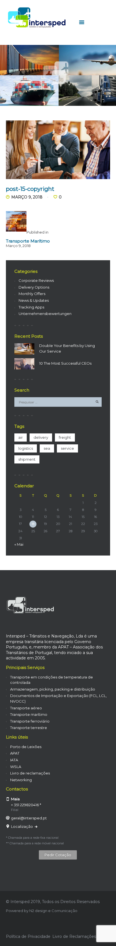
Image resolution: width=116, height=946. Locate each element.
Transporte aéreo (26, 708)
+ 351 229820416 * (26, 805)
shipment (26, 459)
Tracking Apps (31, 307)
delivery (41, 437)
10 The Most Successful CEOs (65, 363)
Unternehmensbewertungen (45, 313)
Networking (21, 780)
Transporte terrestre (28, 727)
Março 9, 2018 (27, 197)
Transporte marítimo (28, 714)
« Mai (18, 544)
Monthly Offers (32, 293)
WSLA (15, 766)
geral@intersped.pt (29, 818)
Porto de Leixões (25, 746)
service (67, 448)
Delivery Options (34, 287)
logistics (25, 448)
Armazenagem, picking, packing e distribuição (52, 689)
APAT (14, 753)
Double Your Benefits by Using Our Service (67, 348)
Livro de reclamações (30, 773)
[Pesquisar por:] (58, 402)
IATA (14, 760)
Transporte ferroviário (30, 721)
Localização (22, 826)
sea (47, 448)
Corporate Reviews (36, 280)
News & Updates (34, 300)
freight (65, 437)
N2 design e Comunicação (53, 910)
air (20, 437)
